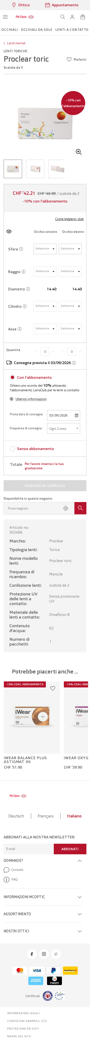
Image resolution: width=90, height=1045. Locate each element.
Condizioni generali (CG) (27, 1021)
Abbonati (70, 849)
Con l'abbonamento (34, 377)
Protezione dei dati (23, 1028)
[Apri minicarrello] (83, 17)
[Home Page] (25, 17)
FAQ (14, 879)
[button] (72, 17)
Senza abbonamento (35, 448)
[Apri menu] (5, 17)
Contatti (17, 870)
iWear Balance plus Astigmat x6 (25, 760)
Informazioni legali (23, 1013)
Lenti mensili (16, 43)
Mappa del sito (19, 1036)
